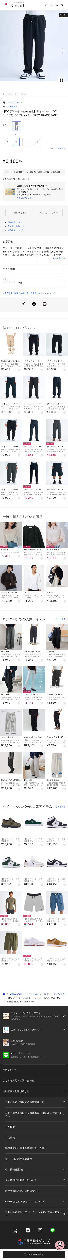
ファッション (32, 994)
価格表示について (15, 222)
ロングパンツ (59, 994)
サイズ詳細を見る (57, 148)
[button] (34, 50)
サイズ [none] (6, 142)
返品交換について (15, 230)
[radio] (16, 128)
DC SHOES (12, 107)
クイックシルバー (14, 102)
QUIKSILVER (16, 994)
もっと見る (58, 258)
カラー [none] (6, 125)
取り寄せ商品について (17, 226)
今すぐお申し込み (24, 198)
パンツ (46, 994)
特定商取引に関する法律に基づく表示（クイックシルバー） (29, 293)
